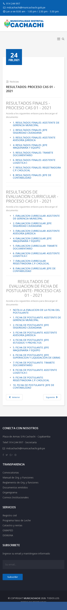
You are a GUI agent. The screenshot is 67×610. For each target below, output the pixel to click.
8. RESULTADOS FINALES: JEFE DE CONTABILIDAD (32, 176)
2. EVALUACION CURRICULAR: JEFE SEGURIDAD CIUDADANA (32, 224)
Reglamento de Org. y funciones (20, 482)
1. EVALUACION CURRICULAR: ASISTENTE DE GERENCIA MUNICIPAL (36, 217)
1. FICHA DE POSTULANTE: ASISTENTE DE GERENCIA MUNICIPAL (37, 319)
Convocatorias (11, 472)
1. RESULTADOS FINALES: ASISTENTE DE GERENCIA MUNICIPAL (36, 124)
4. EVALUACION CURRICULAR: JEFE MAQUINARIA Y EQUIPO (32, 240)
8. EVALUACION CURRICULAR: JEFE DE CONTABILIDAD (34, 270)
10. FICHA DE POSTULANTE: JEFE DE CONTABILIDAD (33, 386)
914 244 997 (13, 3)
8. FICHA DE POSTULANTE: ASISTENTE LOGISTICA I (35, 371)
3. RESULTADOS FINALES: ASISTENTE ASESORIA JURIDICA (34, 139)
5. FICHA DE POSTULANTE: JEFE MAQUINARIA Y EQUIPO (31, 349)
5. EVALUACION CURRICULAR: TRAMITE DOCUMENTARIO (35, 247)
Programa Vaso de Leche (17, 520)
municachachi (32, 598)
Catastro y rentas (12, 525)
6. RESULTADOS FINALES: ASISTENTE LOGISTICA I (34, 161)
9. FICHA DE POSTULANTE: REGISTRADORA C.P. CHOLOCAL (31, 379)
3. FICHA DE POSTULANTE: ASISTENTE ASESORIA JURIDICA (35, 334)
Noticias (14, 81)
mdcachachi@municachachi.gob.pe (26, 7)
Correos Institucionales (16, 497)
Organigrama (10, 492)
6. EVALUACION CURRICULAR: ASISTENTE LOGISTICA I (36, 254)
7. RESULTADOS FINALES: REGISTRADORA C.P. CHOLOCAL (37, 169)
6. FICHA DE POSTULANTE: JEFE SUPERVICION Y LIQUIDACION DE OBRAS (36, 356)
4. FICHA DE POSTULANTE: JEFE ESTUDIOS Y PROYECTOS (31, 341)
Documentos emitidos (15, 487)
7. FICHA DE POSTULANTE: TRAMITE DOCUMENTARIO (34, 364)
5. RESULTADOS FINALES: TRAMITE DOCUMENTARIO (33, 154)
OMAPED (8, 530)
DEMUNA (8, 535)
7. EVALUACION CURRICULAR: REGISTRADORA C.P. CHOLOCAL (31, 262)
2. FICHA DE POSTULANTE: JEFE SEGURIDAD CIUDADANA (31, 326)
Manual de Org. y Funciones (18, 477)
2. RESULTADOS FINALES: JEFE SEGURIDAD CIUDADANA (30, 131)
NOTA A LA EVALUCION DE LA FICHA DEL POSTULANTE (36, 311)
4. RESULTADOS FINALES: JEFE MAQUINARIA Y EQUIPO (30, 146)
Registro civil (10, 515)
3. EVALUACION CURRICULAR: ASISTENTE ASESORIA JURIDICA (36, 232)
